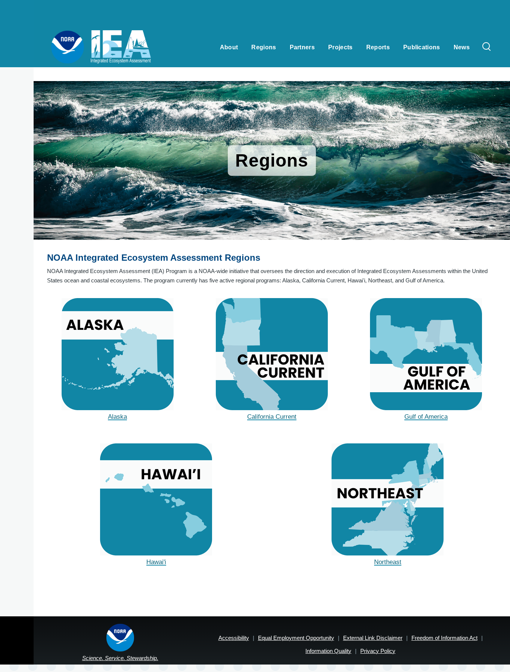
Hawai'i (156, 562)
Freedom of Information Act (444, 638)
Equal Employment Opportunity (296, 638)
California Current (271, 416)
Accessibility (233, 638)
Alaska (117, 416)
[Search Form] (486, 47)
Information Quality (328, 651)
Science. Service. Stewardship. (120, 658)
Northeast (387, 562)
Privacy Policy (377, 651)
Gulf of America (426, 416)
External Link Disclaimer (372, 638)
